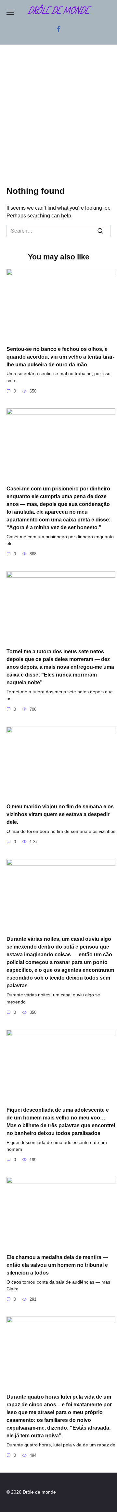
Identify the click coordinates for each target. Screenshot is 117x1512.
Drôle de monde (58, 11)
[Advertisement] (58, 120)
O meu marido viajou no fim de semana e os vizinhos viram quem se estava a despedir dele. (60, 814)
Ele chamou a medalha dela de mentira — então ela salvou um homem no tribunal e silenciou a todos (57, 1264)
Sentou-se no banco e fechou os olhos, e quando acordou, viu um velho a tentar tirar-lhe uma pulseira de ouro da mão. (60, 356)
